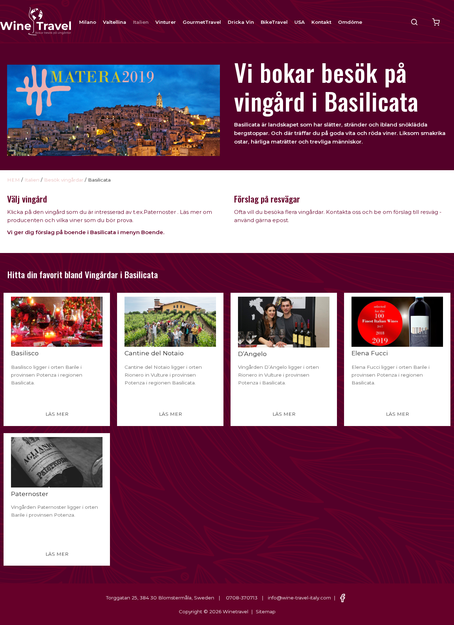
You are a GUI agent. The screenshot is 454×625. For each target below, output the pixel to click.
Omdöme (350, 22)
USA (299, 22)
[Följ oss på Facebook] (342, 597)
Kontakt (321, 22)
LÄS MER (56, 414)
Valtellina (114, 22)
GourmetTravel (202, 22)
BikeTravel (274, 22)
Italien (141, 22)
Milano (87, 22)
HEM (13, 180)
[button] (414, 22)
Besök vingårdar (63, 180)
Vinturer (165, 22)
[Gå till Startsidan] (35, 20)
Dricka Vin (241, 22)
